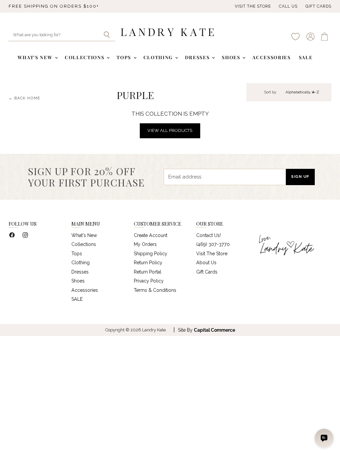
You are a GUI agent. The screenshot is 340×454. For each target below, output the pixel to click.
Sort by (270, 92)
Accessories (271, 57)
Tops (124, 57)
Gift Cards (318, 6)
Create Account (150, 235)
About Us (206, 262)
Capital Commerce (214, 330)
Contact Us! (208, 235)
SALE (306, 57)
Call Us (288, 6)
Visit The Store (253, 6)
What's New (36, 57)
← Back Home (25, 98)
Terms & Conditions (155, 290)
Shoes (232, 57)
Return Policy (148, 262)
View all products (169, 130)
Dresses (198, 57)
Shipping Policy (150, 253)
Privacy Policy (149, 281)
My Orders (145, 244)
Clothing (158, 57)
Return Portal (147, 272)
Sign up (300, 176)
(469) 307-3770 (213, 244)
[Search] (106, 35)
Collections (85, 57)
